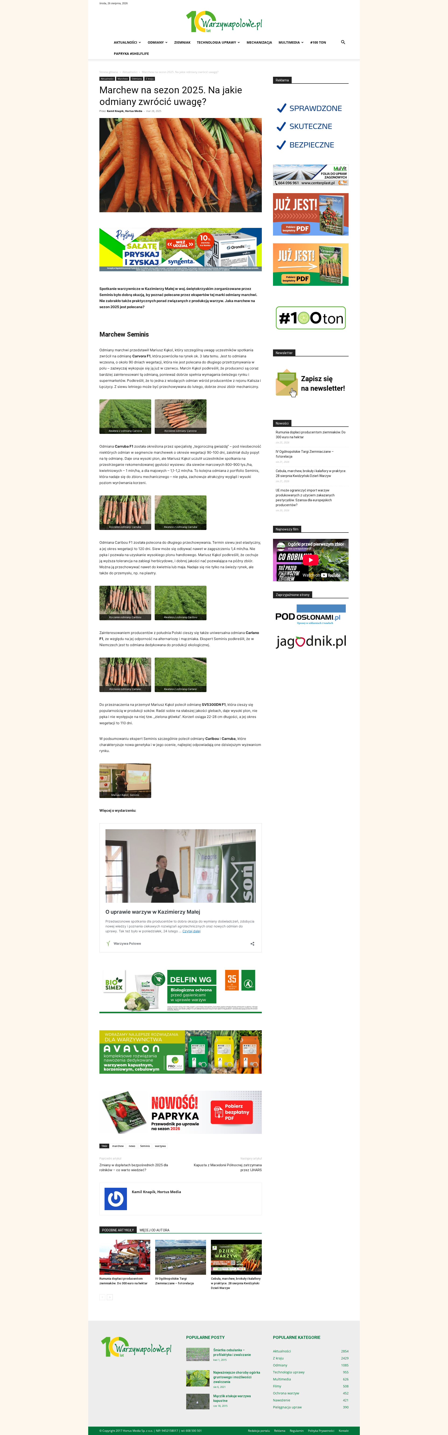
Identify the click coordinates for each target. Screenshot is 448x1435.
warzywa (160, 1146)
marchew (118, 1146)
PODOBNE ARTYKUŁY (118, 1230)
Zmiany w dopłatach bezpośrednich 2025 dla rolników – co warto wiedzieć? (133, 1167)
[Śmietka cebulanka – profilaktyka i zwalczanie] (198, 1354)
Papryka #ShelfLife (131, 53)
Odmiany (156, 42)
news (132, 1146)
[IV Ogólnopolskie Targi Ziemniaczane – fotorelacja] (180, 1257)
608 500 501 (194, 1431)
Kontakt (344, 1431)
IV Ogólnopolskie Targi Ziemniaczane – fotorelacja (305, 454)
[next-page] (110, 1297)
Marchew (123, 78)
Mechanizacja (259, 42)
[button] (343, 43)
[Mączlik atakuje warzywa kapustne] (198, 1401)
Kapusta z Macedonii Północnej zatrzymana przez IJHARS (228, 1167)
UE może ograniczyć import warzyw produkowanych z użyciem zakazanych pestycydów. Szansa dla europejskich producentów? (305, 497)
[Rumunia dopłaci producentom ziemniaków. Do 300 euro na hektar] (124, 1257)
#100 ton (318, 42)
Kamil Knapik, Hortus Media (124, 111)
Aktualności (125, 42)
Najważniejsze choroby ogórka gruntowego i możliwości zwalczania (236, 1377)
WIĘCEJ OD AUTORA (154, 1230)
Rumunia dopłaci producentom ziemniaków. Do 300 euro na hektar (311, 434)
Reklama (279, 1431)
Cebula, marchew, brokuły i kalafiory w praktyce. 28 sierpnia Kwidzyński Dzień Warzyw (235, 1283)
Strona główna (108, 72)
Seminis (145, 1146)
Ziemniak (182, 42)
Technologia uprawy (216, 42)
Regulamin (297, 1431)
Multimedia (289, 42)
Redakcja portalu (259, 1431)
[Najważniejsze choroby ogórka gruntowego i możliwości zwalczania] (198, 1378)
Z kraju (150, 78)
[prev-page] (102, 1297)
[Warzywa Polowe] (224, 21)
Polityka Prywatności (321, 1431)
